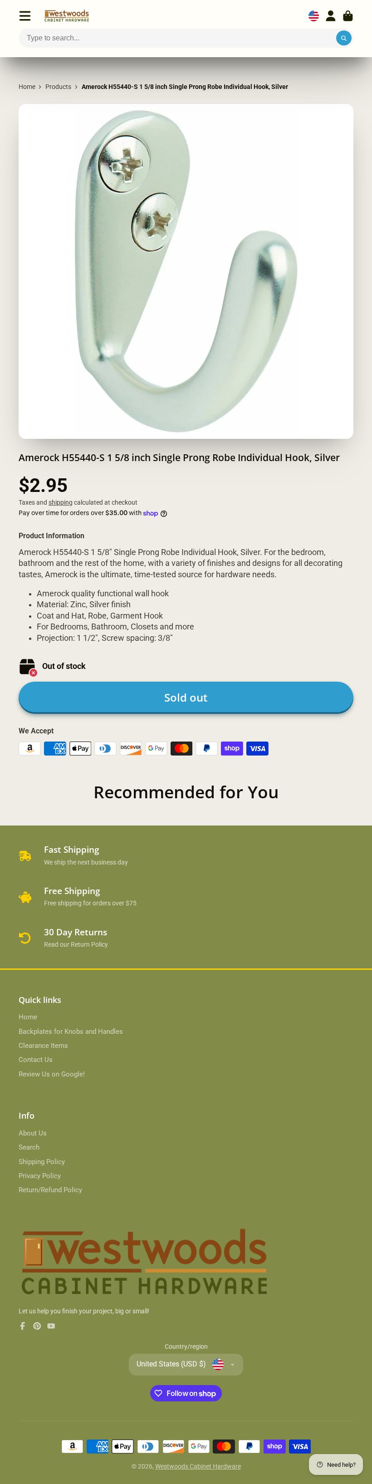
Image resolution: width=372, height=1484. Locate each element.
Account (330, 15)
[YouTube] (51, 1326)
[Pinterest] (37, 1326)
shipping (61, 502)
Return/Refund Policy (50, 1190)
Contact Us (36, 1060)
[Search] (344, 38)
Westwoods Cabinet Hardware (198, 1466)
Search (29, 1147)
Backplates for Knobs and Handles (71, 1031)
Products (58, 86)
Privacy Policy (40, 1176)
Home (27, 86)
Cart (348, 15)
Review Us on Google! (52, 1074)
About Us (33, 1133)
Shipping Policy (42, 1162)
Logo (66, 16)
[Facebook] (23, 1326)
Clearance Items (43, 1046)
